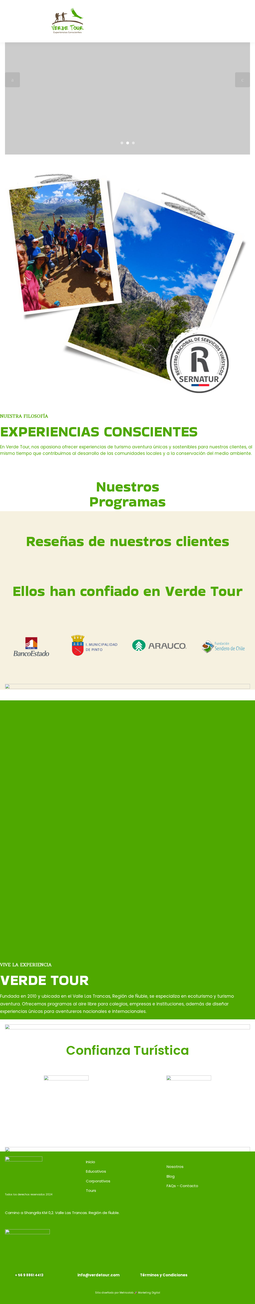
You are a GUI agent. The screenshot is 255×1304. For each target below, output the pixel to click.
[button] (180, 21)
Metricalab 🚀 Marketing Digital (140, 1293)
